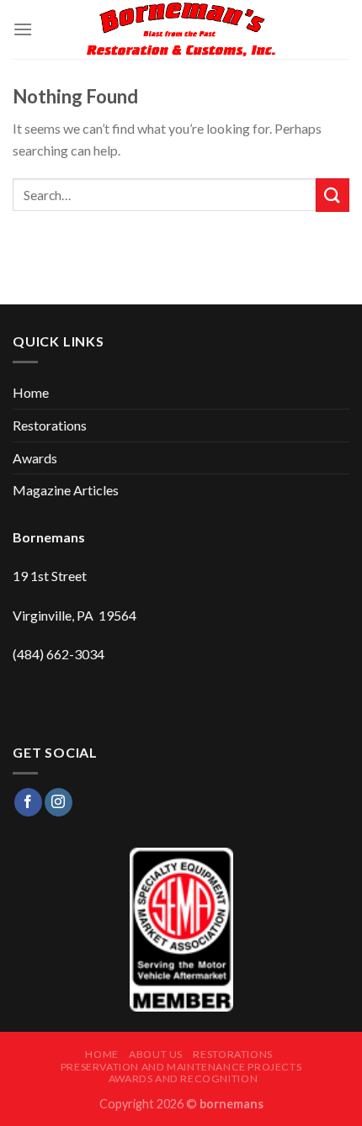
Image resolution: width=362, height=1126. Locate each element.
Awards (35, 458)
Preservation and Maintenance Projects (181, 1066)
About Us (156, 1054)
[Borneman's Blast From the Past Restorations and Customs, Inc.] (181, 30)
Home (31, 392)
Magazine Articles (66, 490)
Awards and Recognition (183, 1078)
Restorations (50, 425)
